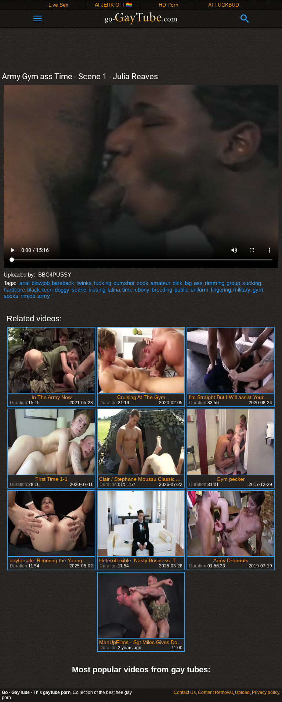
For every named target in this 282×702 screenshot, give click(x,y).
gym (258, 289)
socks (11, 296)
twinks (84, 283)
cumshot (123, 283)
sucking (251, 283)
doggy (62, 289)
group (233, 283)
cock (142, 283)
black (33, 289)
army (43, 296)
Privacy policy (265, 692)
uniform (200, 289)
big (188, 283)
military (241, 289)
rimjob (28, 296)
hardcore (14, 289)
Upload (242, 692)
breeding (162, 289)
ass (198, 283)
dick (177, 283)
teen (47, 289)
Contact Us (185, 692)
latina (114, 289)
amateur (160, 283)
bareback (63, 283)
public (181, 289)
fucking (102, 283)
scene (79, 289)
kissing (96, 289)
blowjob (41, 283)
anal (24, 283)
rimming (214, 283)
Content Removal (215, 692)
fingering (221, 289)
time (127, 289)
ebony (142, 289)
